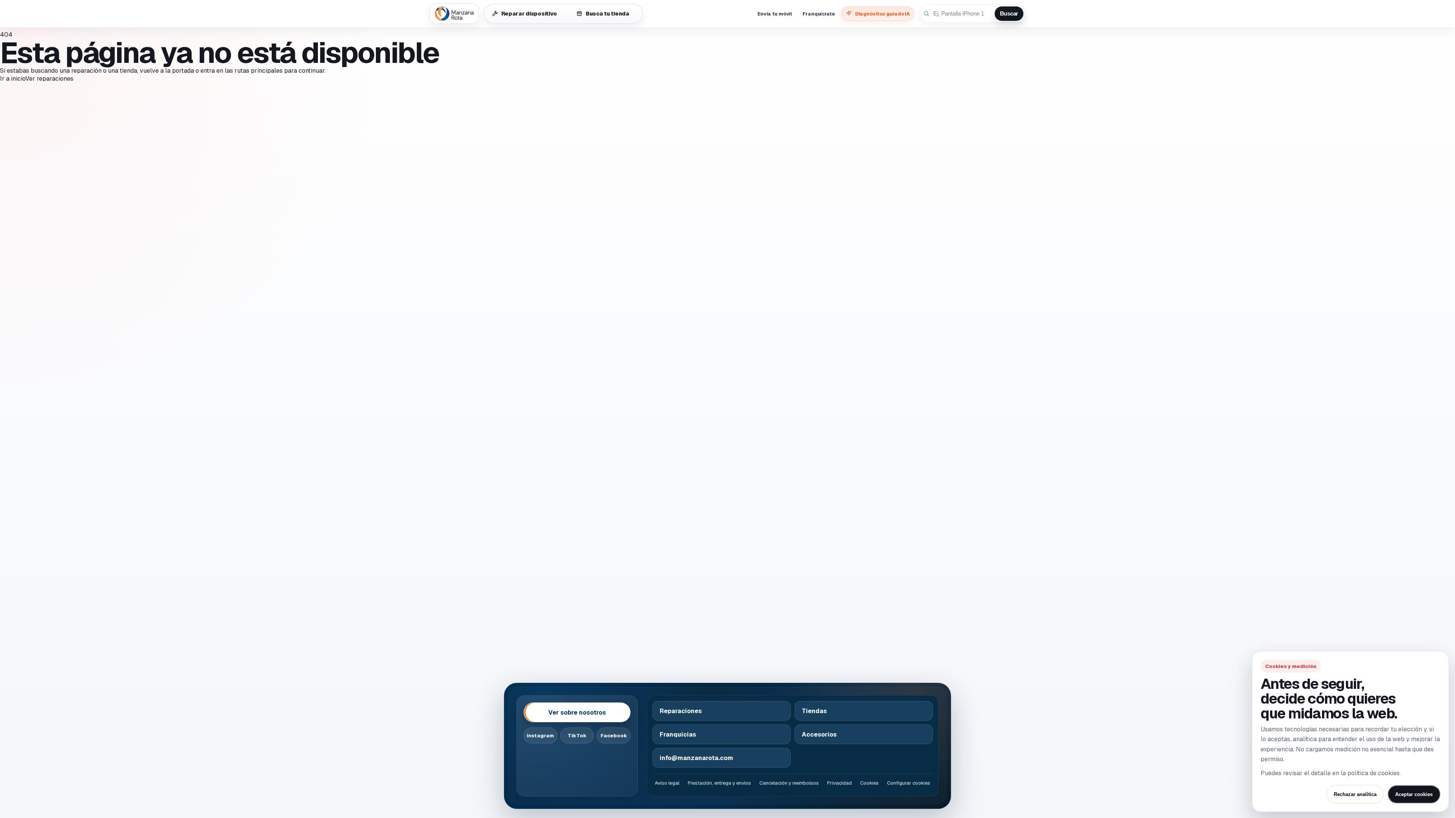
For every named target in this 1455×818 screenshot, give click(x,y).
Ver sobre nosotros (577, 713)
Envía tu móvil (774, 14)
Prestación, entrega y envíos (719, 783)
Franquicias (678, 734)
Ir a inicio (12, 79)
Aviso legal (667, 783)
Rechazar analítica (1355, 794)
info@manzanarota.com (696, 758)
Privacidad (839, 783)
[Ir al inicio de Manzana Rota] (454, 13)
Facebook (614, 735)
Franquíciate (818, 14)
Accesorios (819, 734)
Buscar (1009, 14)
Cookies (869, 783)
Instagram (540, 735)
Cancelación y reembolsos (789, 783)
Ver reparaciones (49, 79)
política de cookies (1373, 773)
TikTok (577, 735)
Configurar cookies (908, 783)
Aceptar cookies (1414, 794)
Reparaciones (681, 711)
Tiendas (814, 711)
